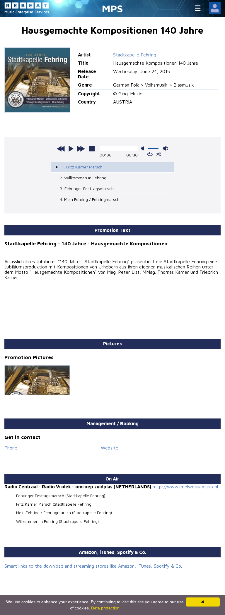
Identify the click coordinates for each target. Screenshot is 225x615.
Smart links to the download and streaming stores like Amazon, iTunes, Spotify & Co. (93, 566)
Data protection (105, 608)
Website (109, 447)
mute (143, 148)
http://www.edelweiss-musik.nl (185, 486)
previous (61, 148)
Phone (10, 447)
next (81, 148)
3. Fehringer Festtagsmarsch (87, 188)
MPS (112, 8)
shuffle (158, 154)
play (71, 148)
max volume (165, 148)
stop (92, 148)
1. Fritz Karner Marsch (82, 166)
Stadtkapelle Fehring (134, 54)
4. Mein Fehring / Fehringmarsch (90, 199)
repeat (150, 154)
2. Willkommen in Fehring (83, 177)
